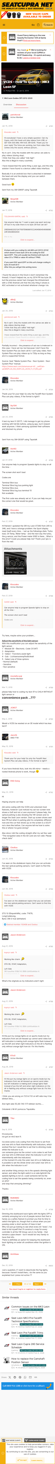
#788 (51, 596)
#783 (51, 311)
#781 (51, 126)
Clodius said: (9, 895)
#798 (51, 1130)
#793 (51, 859)
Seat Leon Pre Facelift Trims (27, 1332)
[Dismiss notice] (49, 35)
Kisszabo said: (10, 132)
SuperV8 (21, 1312)
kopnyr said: (9, 952)
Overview (7, 104)
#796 (51, 1001)
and (22, 924)
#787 (51, 521)
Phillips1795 (10, 91)
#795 (51, 946)
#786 (51, 460)
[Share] (46, 126)
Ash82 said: (9, 602)
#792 (51, 792)
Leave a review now (31, 58)
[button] (4, 25)
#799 (51, 1209)
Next (37, 1284)
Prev (18, 1284)
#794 (51, 889)
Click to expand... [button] (27, 240)
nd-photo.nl (22, 1353)
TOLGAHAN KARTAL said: (14, 216)
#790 (51, 719)
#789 (51, 687)
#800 (51, 1266)
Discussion (21, 104)
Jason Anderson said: (13, 1073)
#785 (51, 417)
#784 (51, 390)
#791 (51, 747)
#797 (51, 1067)
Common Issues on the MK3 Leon (30, 1306)
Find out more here (32, 40)
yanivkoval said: (10, 317)
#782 (51, 210)
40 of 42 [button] (27, 1284)
